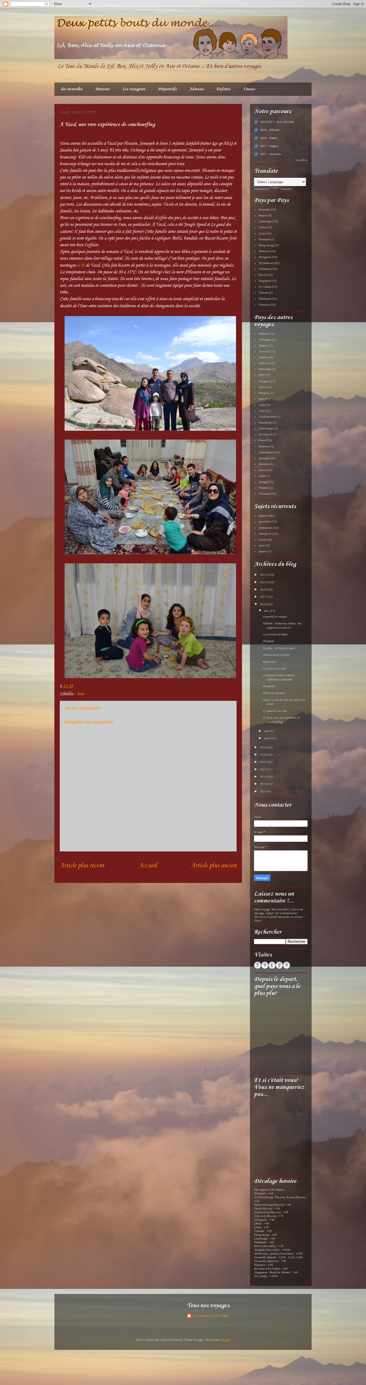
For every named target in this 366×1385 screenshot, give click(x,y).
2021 (263, 762)
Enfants (223, 89)
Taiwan (263, 293)
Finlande (264, 239)
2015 (263, 582)
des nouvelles (72, 89)
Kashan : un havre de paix (279, 648)
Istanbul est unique (275, 617)
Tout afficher (301, 160)
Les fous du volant (274, 668)
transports (264, 534)
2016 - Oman (268, 138)
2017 (263, 597)
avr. (267, 611)
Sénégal (262, 482)
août (267, 738)
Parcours (102, 89)
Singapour (264, 281)
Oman (262, 440)
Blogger (225, 1340)
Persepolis (269, 686)
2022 (263, 769)
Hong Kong (266, 245)
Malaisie (263, 251)
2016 (263, 590)
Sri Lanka (264, 287)
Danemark (264, 369)
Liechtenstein (266, 417)
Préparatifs (167, 89)
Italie (261, 405)
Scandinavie (265, 452)
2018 (263, 604)
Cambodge (264, 221)
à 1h (81, 265)
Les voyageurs (133, 89)
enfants (262, 516)
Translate (286, 189)
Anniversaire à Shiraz (276, 655)
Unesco (249, 89)
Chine (262, 227)
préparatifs (265, 528)
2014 (263, 575)
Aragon (263, 345)
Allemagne (264, 340)
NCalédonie (265, 263)
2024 (263, 784)
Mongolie (264, 257)
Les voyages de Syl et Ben (210, 1316)
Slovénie (263, 464)
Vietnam (263, 494)
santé (261, 546)
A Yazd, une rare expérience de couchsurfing (281, 720)
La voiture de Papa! (275, 634)
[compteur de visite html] (272, 968)
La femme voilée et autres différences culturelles (278, 677)
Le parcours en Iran (275, 711)
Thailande (264, 299)
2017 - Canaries (270, 154)
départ (262, 551)
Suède (261, 476)
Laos (261, 411)
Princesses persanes (274, 693)
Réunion (263, 446)
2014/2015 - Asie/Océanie (277, 122)
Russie (262, 275)
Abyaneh (268, 641)
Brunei (262, 215)
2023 (263, 777)
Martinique (265, 428)
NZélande (264, 269)
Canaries (263, 357)
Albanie (263, 334)
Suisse (262, 470)
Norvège (263, 434)
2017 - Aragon (269, 146)
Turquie (263, 488)
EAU (261, 375)
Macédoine (265, 423)
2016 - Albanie (269, 130)
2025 (263, 791)
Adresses (196, 89)
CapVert (263, 363)
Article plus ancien (214, 865)
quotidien (264, 522)
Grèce (261, 387)
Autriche (263, 351)
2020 (263, 755)
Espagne (263, 381)
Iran (80, 694)
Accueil (148, 865)
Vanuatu (263, 305)
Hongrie (263, 393)
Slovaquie (264, 458)
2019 (263, 747)
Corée (261, 233)
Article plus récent (82, 865)
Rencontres (269, 662)
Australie (264, 210)
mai (267, 731)
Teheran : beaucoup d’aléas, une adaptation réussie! (282, 626)
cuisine (262, 540)
